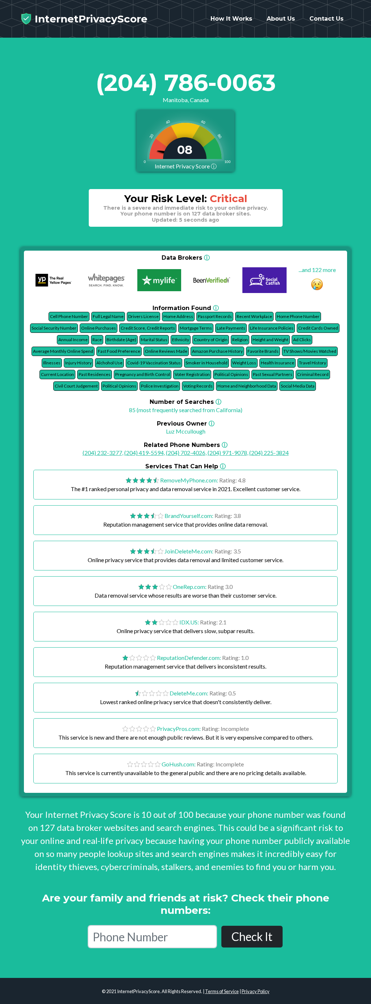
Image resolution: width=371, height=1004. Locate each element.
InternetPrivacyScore (89, 19)
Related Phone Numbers (186, 445)
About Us (281, 18)
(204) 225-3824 (269, 452)
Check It (252, 936)
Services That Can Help (185, 466)
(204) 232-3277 (102, 452)
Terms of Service (222, 991)
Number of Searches (185, 401)
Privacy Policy (256, 991)
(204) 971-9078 (227, 452)
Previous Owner (185, 423)
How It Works (231, 18)
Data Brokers (186, 257)
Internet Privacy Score (186, 166)
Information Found (186, 308)
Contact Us (326, 18)
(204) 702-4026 (185, 452)
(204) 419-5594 (144, 452)
